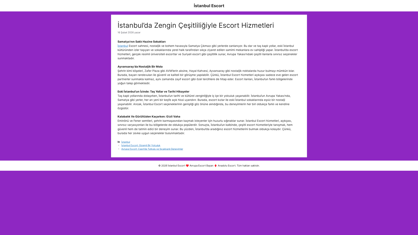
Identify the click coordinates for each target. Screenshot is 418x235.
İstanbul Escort (209, 5)
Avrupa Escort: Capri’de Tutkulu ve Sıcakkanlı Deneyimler (152, 149)
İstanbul (123, 45)
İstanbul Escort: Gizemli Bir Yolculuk (140, 145)
